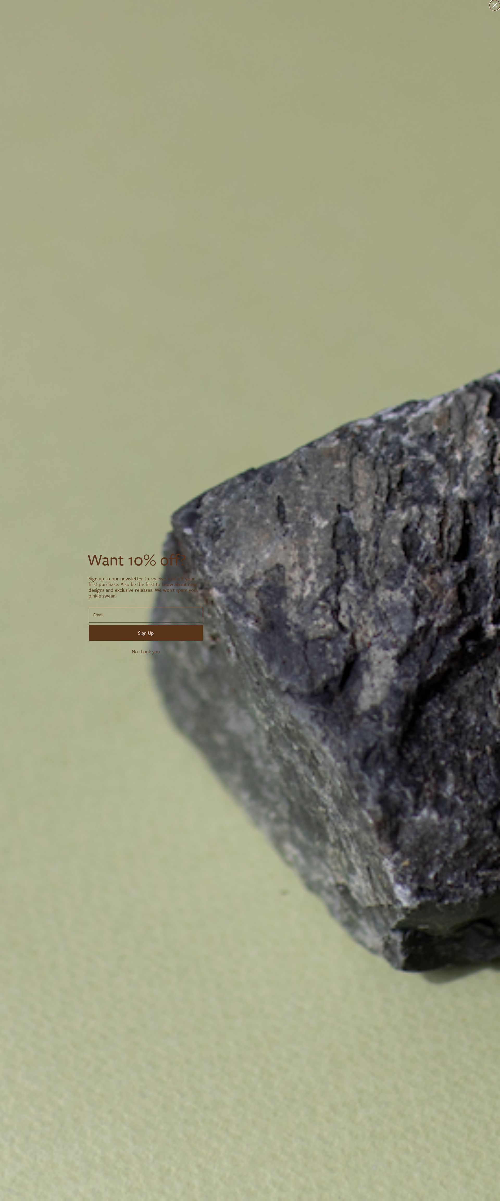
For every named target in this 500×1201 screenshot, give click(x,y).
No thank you (146, 651)
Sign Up (146, 632)
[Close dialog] (495, 5)
